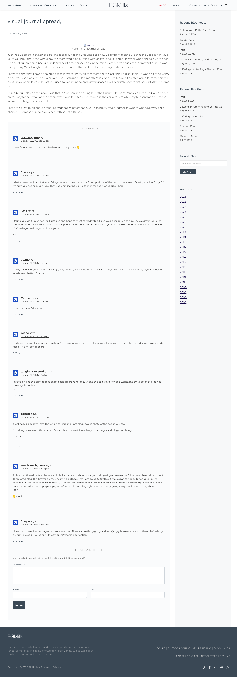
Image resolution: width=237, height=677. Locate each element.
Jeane (25, 332)
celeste (25, 413)
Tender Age (187, 39)
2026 (183, 196)
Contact (192, 656)
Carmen (26, 298)
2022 (183, 216)
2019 (183, 232)
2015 (183, 252)
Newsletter (209, 656)
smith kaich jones (33, 465)
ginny (25, 259)
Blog (217, 648)
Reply (16, 154)
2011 (182, 272)
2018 (183, 237)
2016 (183, 247)
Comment (19, 564)
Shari (24, 172)
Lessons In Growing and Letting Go (201, 59)
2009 (183, 282)
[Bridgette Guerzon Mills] (118, 5)
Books (161, 648)
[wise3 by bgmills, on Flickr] (89, 45)
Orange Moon (188, 136)
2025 (183, 201)
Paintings (204, 648)
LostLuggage (30, 137)
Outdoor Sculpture (182, 648)
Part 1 (183, 96)
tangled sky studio (33, 371)
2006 (183, 297)
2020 (183, 226)
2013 (183, 262)
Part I (183, 49)
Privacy (57, 667)
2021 (183, 221)
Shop (226, 648)
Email (95, 589)
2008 (183, 287)
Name (17, 589)
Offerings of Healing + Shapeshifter (201, 69)
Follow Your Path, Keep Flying (198, 30)
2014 (183, 257)
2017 (183, 242)
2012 (183, 267)
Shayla (25, 521)
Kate (24, 210)
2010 (183, 277)
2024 (183, 206)
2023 (183, 211)
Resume (225, 656)
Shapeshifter (187, 126)
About (180, 656)
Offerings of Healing (192, 116)
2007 (183, 292)
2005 (183, 302)
